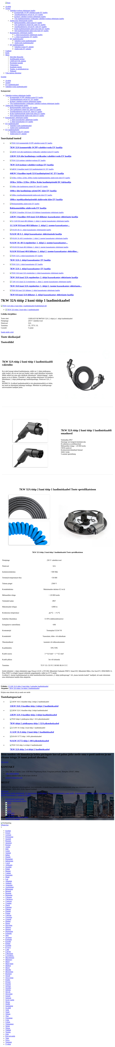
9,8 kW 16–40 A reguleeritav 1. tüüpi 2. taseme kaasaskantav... (39, 243)
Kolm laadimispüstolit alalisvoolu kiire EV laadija (32, 29)
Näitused (13, 71)
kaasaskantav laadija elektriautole (12, 793)
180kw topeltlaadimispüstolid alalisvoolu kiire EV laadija (36, 199)
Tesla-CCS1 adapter (12, 819)
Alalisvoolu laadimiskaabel (23, 43)
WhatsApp (5, 825)
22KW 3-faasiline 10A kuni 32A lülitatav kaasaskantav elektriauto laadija (44, 217)
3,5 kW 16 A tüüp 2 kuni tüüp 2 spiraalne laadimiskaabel (28, 686)
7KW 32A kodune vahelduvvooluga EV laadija (32, 165)
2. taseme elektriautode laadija (16, 801)
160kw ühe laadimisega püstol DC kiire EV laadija (33, 191)
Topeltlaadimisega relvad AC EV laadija (28, 15)
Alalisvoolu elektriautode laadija (21, 21)
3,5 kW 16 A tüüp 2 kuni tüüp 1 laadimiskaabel (32, 732)
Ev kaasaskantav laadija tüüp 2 (36, 793)
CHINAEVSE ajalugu (18, 61)
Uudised (8, 51)
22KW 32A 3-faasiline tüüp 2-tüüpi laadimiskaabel (33, 715)
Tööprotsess (14, 65)
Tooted (7, 9)
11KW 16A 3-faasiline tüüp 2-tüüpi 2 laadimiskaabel (34, 706)
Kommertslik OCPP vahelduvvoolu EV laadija (31, 13)
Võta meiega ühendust (13, 73)
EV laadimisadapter (17, 45)
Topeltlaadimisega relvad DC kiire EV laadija (30, 27)
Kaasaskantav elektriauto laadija (21, 33)
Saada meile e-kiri (7, 332)
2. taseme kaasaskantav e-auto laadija (61, 793)
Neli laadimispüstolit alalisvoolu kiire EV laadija (31, 31)
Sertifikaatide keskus (17, 59)
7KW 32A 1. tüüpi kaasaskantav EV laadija (30, 269)
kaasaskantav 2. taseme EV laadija (18, 795)
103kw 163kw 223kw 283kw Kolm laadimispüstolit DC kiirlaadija (40, 182)
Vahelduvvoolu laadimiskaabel (25, 41)
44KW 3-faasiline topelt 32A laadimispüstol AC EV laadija (37, 173)
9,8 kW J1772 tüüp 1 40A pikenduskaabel (29, 741)
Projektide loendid (16, 63)
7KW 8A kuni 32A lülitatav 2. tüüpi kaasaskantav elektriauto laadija (42, 295)
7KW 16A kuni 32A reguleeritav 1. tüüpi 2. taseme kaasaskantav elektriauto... (46, 286)
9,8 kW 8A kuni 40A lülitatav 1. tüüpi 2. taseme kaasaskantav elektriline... (44, 251)
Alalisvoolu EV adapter (22, 49)
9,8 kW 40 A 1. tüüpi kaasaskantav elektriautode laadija (36, 234)
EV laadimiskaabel (16, 39)
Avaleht (8, 6)
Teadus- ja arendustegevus (19, 69)
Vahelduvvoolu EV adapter (24, 47)
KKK (7, 53)
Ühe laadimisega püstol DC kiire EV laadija (29, 25)
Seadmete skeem (16, 67)
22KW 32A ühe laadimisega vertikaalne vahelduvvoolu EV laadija (40, 156)
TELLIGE (4, 762)
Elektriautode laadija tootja (14, 799)
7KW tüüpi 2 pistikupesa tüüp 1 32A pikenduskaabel (34, 723)
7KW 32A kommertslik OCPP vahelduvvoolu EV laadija (36, 147)
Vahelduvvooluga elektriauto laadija (22, 11)
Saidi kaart (4, 791)
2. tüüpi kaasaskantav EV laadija (26, 37)
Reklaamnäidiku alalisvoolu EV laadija (28, 23)
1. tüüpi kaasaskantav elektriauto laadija (28, 35)
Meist (7, 55)
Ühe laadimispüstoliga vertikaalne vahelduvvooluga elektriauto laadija (39, 19)
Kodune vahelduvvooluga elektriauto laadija (30, 17)
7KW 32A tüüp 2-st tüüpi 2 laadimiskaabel (24, 688)
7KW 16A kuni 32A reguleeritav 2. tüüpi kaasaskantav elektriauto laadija (44, 277)
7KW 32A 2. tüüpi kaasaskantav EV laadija (30, 260)
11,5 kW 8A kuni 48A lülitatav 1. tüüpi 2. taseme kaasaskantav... (40, 225)
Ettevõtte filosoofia (16, 57)
